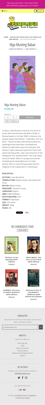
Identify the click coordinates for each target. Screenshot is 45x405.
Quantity (7, 114)
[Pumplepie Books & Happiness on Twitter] (19, 378)
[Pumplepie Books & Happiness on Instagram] (26, 378)
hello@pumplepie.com (22, 373)
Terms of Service (22, 348)
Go (41, 327)
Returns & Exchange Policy (22, 353)
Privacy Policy (22, 351)
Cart (40, 11)
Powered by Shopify (23, 398)
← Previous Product (15, 49)
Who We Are (22, 343)
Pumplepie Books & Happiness (25, 395)
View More (23, 230)
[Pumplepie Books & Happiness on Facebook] (22, 378)
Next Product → (32, 49)
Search (22, 356)
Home (6, 37)
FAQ (22, 346)
